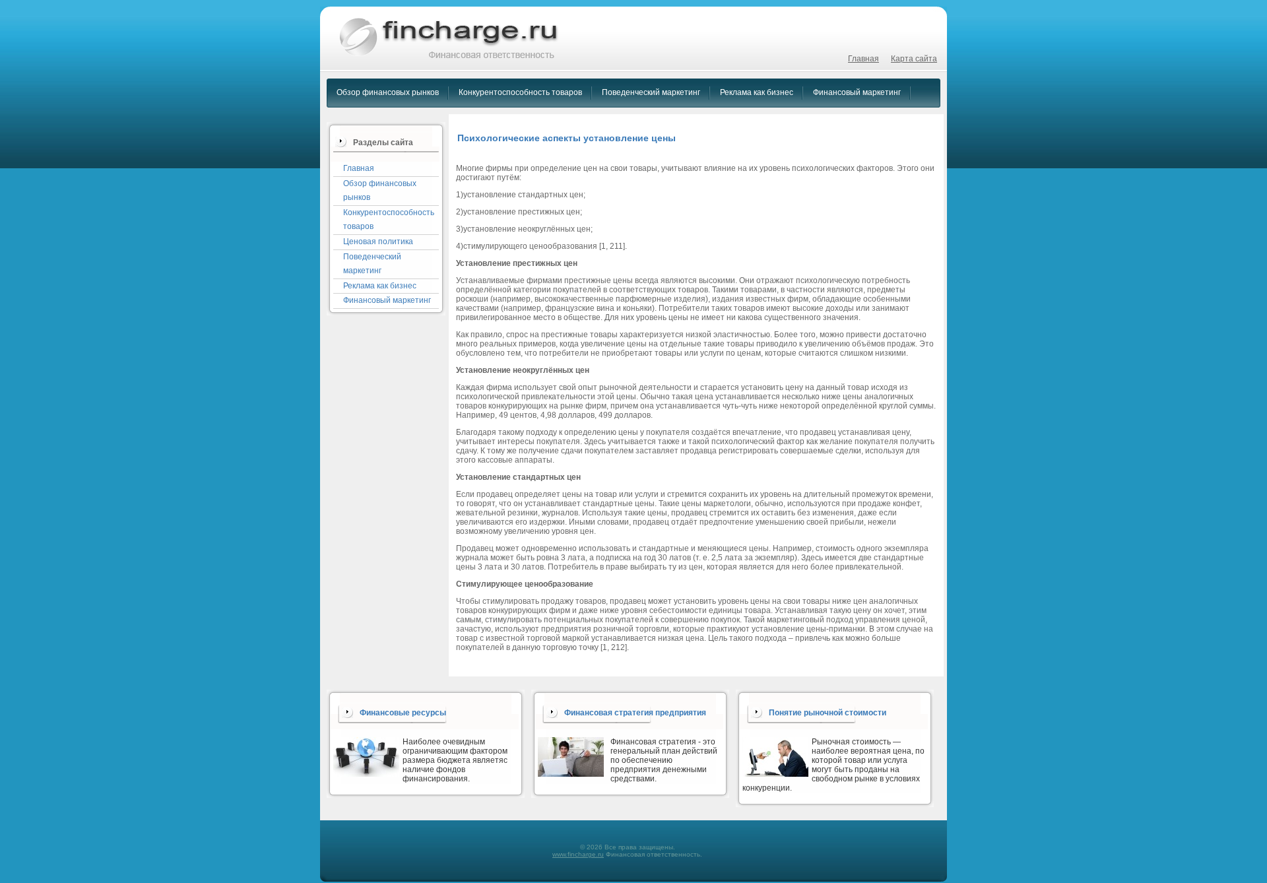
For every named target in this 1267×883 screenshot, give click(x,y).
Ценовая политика (378, 241)
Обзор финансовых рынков (388, 92)
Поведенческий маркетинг (651, 92)
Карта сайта (914, 58)
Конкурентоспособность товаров (520, 92)
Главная (863, 58)
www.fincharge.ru (578, 854)
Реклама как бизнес (756, 92)
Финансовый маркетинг (857, 92)
